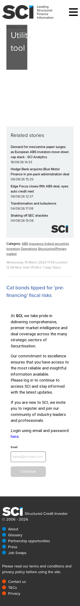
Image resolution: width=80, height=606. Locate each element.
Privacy (14, 593)
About (13, 529)
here (15, 436)
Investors (13, 249)
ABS (25, 244)
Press (12, 547)
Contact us (17, 581)
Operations (29, 249)
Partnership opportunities (29, 541)
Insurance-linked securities (49, 244)
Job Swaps (17, 552)
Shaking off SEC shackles (29, 215)
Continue (28, 471)
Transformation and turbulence (33, 203)
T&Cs (12, 587)
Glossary (15, 535)
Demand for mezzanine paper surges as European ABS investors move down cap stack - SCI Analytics (40, 152)
